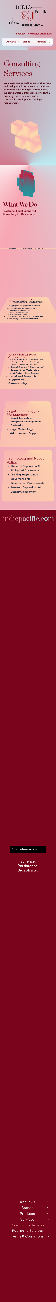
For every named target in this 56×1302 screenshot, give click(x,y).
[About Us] (48, 1202)
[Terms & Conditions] (48, 1236)
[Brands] (48, 1208)
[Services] (48, 1219)
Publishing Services (27, 1230)
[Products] (48, 1214)
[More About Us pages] (18, 41)
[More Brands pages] (31, 41)
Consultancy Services (27, 1225)
